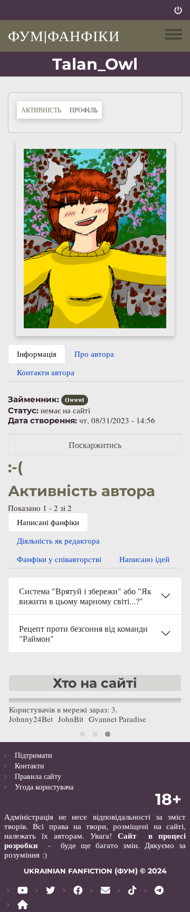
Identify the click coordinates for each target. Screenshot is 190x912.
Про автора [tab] (94, 353)
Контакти (29, 766)
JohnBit (70, 719)
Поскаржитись (95, 444)
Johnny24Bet (31, 719)
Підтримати (33, 755)
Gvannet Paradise (117, 719)
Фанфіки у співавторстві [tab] (59, 559)
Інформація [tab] (36, 353)
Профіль (86, 109)
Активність (41, 110)
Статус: (23, 410)
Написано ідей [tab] (144, 559)
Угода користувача (44, 787)
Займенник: (33, 399)
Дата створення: (42, 420)
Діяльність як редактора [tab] (58, 540)
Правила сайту (38, 776)
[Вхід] (178, 10)
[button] (95, 237)
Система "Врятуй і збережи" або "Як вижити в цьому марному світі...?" (85, 595)
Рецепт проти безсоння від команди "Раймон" (83, 633)
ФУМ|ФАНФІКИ (64, 35)
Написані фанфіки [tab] (48, 522)
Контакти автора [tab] (45, 372)
